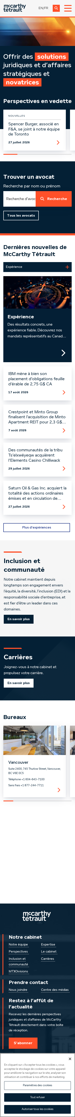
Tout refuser (37, 1097)
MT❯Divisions (18, 971)
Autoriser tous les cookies (37, 1109)
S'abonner (23, 1043)
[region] (37, 1085)
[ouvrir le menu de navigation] (68, 8)
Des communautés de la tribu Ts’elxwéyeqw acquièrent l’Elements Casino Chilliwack (35, 455)
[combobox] (19, 199)
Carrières (47, 959)
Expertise (48, 944)
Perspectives (18, 951)
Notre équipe (18, 944)
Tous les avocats (21, 215)
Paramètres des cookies (37, 1085)
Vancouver (18, 762)
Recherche (57, 199)
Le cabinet (48, 951)
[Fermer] (70, 1058)
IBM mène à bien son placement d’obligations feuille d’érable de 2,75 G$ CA (36, 379)
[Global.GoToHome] (14, 8)
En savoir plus (19, 619)
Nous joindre (18, 990)
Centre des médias (55, 990)
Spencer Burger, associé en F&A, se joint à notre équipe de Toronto (34, 129)
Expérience (21, 317)
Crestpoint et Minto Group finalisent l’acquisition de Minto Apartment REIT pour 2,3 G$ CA (37, 417)
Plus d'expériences (36, 527)
